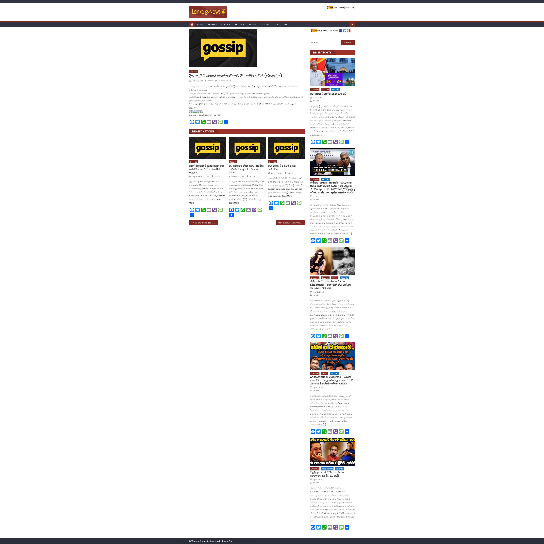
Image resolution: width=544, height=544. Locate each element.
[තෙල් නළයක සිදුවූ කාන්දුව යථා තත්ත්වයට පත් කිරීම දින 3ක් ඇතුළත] (207, 148)
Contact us (280, 24)
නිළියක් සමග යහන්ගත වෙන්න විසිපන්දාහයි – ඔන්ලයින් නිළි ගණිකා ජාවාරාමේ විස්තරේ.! (330, 285)
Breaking (212, 24)
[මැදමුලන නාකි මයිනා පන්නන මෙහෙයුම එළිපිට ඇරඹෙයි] (332, 452)
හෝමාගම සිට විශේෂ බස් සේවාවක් (282, 167)
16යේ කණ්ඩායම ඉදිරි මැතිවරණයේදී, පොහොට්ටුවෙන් (205, 222)
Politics (225, 24)
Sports (252, 24)
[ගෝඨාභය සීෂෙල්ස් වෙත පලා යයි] (332, 72)
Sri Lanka (239, 24)
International (327, 469)
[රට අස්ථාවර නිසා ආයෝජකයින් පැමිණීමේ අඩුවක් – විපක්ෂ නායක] (247, 148)
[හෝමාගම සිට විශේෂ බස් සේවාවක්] (286, 148)
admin (210, 80)
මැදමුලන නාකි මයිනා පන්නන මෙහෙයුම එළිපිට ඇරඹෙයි (327, 474)
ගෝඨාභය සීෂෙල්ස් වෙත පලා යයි (328, 93)
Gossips (265, 24)
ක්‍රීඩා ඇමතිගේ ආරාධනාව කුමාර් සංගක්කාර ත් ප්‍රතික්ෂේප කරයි (291, 222)
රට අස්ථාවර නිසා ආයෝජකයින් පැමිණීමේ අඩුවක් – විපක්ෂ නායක (246, 169)
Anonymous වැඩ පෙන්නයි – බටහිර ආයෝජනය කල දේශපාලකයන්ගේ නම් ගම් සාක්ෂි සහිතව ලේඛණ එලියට (331, 380)
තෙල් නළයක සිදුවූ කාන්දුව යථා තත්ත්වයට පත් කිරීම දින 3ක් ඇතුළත (206, 169)
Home (200, 24)
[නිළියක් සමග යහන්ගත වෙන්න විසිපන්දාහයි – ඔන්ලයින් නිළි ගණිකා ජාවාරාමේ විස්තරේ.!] (332, 261)
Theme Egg (227, 541)
